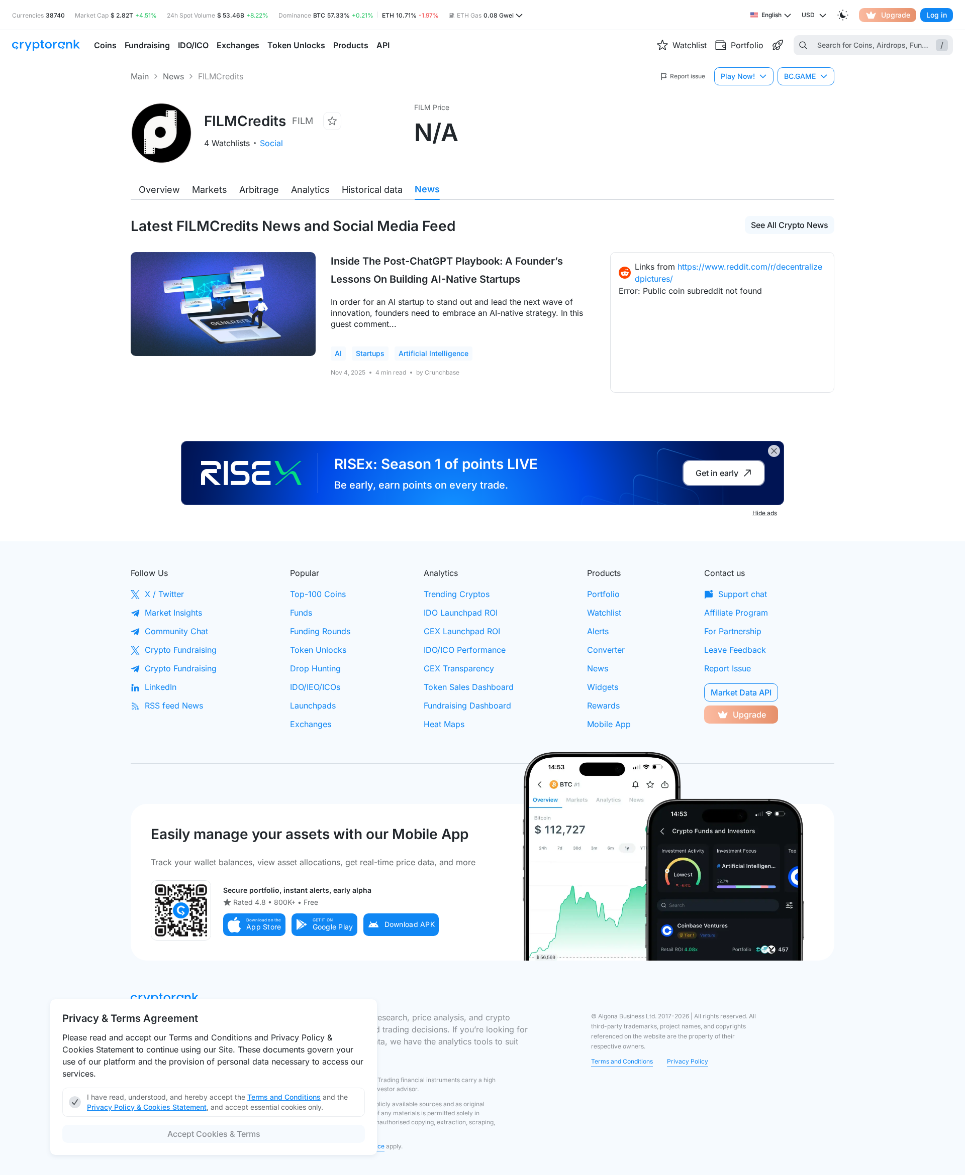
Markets (209, 189)
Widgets (602, 687)
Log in (936, 15)
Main (140, 76)
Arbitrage (259, 189)
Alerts (598, 631)
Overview (159, 189)
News (173, 76)
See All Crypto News (789, 225)
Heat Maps (444, 724)
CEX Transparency (459, 668)
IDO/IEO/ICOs (315, 687)
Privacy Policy (687, 1061)
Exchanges (310, 724)
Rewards (603, 705)
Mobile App (609, 724)
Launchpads (313, 705)
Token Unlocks (318, 650)
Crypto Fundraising (181, 650)
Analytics (310, 189)
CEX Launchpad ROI (462, 631)
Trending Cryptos (457, 594)
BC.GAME (800, 76)
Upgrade (895, 15)
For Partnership (732, 631)
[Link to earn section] (777, 45)
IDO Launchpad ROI (461, 613)
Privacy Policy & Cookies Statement (147, 1107)
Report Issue (727, 668)
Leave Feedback (735, 650)
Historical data (372, 189)
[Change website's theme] (843, 15)
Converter (606, 650)
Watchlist (604, 613)
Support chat (742, 594)
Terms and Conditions (622, 1061)
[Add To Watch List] (332, 121)
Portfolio (603, 594)
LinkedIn (160, 687)
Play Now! (738, 76)
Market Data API (741, 692)
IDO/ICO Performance (465, 650)
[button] (254, 924)
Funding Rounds (320, 631)
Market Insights (173, 613)
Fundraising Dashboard (467, 705)
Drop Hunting (315, 668)
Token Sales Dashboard (469, 687)
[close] (774, 451)
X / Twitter (164, 594)
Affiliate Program (736, 613)
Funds (301, 613)
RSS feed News (174, 705)
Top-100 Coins (318, 594)
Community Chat (176, 631)
